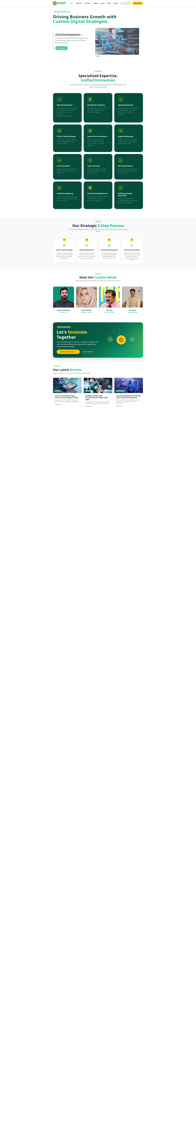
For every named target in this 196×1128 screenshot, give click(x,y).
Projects (95, 3)
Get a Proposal (137, 3)
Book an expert (126, 3)
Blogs (108, 3)
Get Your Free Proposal (67, 352)
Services (87, 3)
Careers (115, 3)
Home (71, 3)
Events (103, 3)
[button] (95, 56)
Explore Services (88, 352)
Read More (58, 404)
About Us (78, 3)
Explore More (61, 48)
